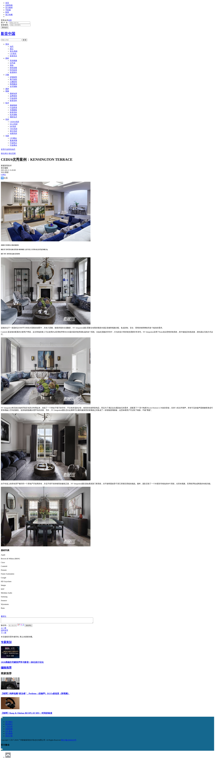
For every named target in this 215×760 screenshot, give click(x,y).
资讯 (7, 44)
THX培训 (13, 129)
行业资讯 (8, 149)
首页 (7, 3)
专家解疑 (13, 110)
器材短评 (13, 93)
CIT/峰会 (13, 138)
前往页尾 (12, 153)
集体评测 (13, 140)
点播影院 (13, 82)
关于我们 (9, 722)
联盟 (7, 12)
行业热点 (13, 143)
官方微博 (9, 8)
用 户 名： (5, 22)
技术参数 (13, 115)
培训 (7, 119)
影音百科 (13, 100)
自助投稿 (9, 5)
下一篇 (3, 633)
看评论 (3, 616)
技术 (7, 103)
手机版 (8, 10)
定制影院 (13, 77)
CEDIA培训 (14, 122)
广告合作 (9, 726)
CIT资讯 (13, 53)
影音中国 (8, 34)
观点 (11, 49)
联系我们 (9, 724)
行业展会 (13, 145)
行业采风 (13, 98)
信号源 (12, 63)
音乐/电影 (13, 51)
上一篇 (3, 628)
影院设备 (13, 68)
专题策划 (6, 642)
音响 (11, 65)
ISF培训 (13, 126)
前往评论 (4, 153)
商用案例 (13, 84)
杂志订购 (9, 736)
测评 (7, 89)
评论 (3, 175)
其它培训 (13, 131)
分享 (6, 178)
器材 (7, 58)
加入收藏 (9, 15)
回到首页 (4, 630)
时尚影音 (13, 70)
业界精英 (13, 96)
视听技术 (13, 117)
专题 (7, 136)
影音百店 (13, 56)
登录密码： (5, 25)
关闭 (10, 20)
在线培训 (13, 133)
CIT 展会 (8, 731)
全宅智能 (13, 86)
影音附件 (13, 72)
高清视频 (13, 61)
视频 (7, 91)
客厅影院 (13, 79)
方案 (7, 75)
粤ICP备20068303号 (68, 740)
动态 (11, 46)
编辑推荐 (6, 667)
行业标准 (13, 108)
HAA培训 (13, 124)
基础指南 (13, 105)
